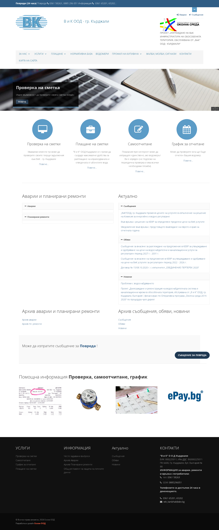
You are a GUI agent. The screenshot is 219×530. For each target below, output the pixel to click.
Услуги (39, 53)
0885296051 (175, 482)
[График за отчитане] (137, 400)
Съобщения (197, 14)
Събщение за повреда (192, 355)
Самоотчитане (23, 460)
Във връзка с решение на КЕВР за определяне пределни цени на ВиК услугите (163, 221)
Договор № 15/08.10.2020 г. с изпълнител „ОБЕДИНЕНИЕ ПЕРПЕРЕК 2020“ (160, 267)
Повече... (44, 164)
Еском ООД (40, 523)
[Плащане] (185, 400)
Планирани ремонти (38, 216)
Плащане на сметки (26, 468)
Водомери (102, 53)
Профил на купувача (125, 53)
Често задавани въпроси (77, 456)
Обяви (126, 239)
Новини (127, 276)
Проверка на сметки (26, 456)
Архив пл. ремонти (32, 323)
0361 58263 (174, 477)
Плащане (57, 53)
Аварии (183, 14)
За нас (23, 53)
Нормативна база (81, 53)
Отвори (194, 9)
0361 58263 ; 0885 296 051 (64, 3)
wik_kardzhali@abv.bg (174, 501)
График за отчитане (26, 464)
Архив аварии (29, 319)
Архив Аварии (71, 460)
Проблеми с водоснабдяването (137, 283)
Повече (22, 101)
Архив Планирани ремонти (78, 464)
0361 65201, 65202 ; (105, 3)
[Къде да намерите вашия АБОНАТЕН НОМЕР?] (40, 400)
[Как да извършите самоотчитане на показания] (89, 400)
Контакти (185, 53)
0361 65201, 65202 (173, 498)
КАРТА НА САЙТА (28, 60)
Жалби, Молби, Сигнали (161, 53)
